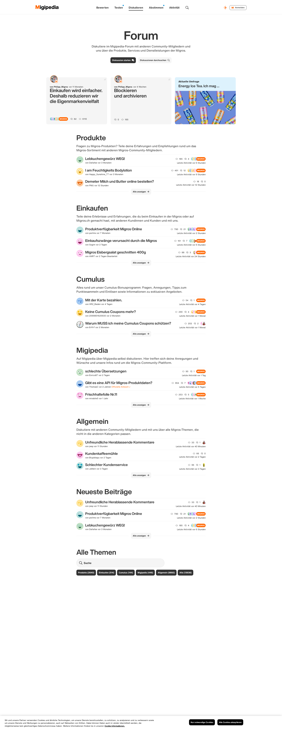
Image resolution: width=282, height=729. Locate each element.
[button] (205, 100)
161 (179, 241)
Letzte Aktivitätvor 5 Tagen (192, 387)
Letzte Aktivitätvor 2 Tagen (192, 457)
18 (198, 181)
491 (176, 170)
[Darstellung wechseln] (225, 8)
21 (184, 229)
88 (183, 252)
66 (197, 453)
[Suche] (187, 8)
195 (126, 120)
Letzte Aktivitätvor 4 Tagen (192, 304)
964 (177, 383)
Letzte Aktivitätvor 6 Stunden (191, 163)
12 (184, 170)
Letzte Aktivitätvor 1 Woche (192, 399)
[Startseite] (47, 7)
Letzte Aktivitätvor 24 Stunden (191, 256)
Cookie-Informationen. (115, 726)
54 (187, 300)
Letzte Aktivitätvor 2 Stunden (191, 233)
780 (176, 229)
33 (193, 442)
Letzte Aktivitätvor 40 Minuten (191, 446)
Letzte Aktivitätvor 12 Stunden (191, 185)
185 (181, 159)
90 (187, 371)
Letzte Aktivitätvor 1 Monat (192, 316)
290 (181, 312)
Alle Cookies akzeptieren (230, 722)
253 (181, 395)
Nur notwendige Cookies (202, 722)
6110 (84, 119)
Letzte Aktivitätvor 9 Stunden (191, 174)
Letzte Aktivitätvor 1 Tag (194, 375)
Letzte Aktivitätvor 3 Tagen (192, 469)
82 (75, 119)
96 (193, 465)
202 (190, 323)
